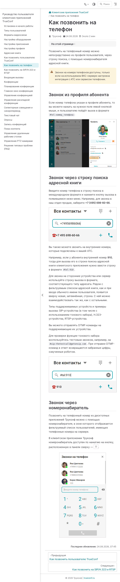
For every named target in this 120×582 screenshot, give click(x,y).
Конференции (11, 82)
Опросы (8, 120)
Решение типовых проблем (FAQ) (18, 147)
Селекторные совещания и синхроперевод (18, 109)
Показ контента (12, 128)
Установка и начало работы (18, 26)
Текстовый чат (11, 115)
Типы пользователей (15, 30)
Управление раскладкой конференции (17, 101)
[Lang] (86, 4)
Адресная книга (12, 53)
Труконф (56, 36)
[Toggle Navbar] (115, 4)
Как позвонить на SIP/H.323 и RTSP (19, 71)
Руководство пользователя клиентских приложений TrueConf (18, 18)
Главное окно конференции (18, 91)
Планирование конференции (19, 86)
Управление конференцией (18, 95)
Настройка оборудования (17, 39)
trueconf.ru (89, 578)
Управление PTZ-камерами (18, 141)
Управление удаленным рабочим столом (16, 135)
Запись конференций (15, 124)
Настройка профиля (14, 48)
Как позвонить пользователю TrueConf (19, 59)
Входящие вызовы (13, 77)
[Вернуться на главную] (4, 4)
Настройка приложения (16, 44)
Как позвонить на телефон (18, 65)
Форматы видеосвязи (15, 35)
